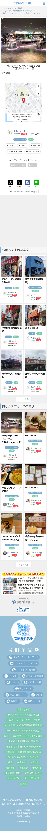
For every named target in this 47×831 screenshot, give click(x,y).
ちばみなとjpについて (14, 800)
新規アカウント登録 (19, 165)
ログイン (33, 165)
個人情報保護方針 (22, 804)
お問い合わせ (39, 804)
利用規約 (7, 804)
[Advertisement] (23, 220)
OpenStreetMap (22, 119)
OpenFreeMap (25, 114)
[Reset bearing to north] (38, 94)
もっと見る (23, 399)
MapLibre (15, 114)
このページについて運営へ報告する (24, 192)
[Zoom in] (38, 86)
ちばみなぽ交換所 (35, 800)
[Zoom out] (38, 90)
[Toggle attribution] (38, 114)
